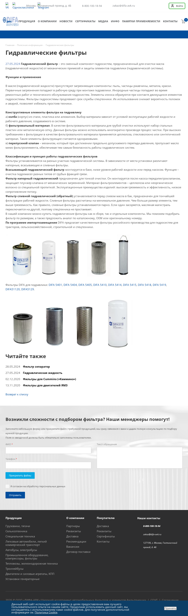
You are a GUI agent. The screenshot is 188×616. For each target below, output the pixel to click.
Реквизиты (73, 531)
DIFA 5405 (85, 285)
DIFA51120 (13, 289)
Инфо (115, 21)
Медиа (103, 21)
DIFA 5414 (115, 285)
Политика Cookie (46, 612)
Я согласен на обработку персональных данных (37, 486)
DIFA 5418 (144, 285)
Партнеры (73, 526)
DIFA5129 (27, 289)
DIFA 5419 (159, 285)
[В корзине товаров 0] (183, 21)
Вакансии (72, 546)
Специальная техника (20, 536)
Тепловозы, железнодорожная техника (32, 563)
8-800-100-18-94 (92, 6)
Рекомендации (76, 541)
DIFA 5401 (55, 285)
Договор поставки (78, 552)
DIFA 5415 (129, 285)
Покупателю (106, 518)
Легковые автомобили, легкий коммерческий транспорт (26, 543)
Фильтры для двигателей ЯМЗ (45, 385)
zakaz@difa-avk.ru (124, 5)
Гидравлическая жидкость (42, 373)
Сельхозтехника (16, 531)
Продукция (26, 21)
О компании (47, 21)
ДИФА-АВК (31, 600)
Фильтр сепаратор (36, 366)
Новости (66, 21)
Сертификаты (85, 21)
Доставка (72, 536)
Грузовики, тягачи (18, 526)
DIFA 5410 (100, 285)
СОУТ (154, 600)
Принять (170, 608)
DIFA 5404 (70, 285)
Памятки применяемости (141, 21)
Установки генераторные (22, 579)
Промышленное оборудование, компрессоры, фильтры (27, 556)
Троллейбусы (15, 568)
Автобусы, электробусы (21, 550)
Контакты (170, 21)
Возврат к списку (17, 394)
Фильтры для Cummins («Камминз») (49, 379)
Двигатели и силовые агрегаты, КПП (30, 574)
